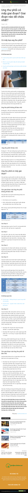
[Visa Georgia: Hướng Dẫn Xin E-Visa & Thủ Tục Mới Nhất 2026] (5, 431)
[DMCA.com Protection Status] (22, 491)
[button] (2, 2)
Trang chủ (3, 5)
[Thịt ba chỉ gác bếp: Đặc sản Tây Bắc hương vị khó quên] (5, 445)
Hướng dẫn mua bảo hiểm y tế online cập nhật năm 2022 (21, 454)
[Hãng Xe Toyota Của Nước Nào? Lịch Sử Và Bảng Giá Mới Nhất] (5, 438)
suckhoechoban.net (22, 413)
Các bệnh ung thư (9, 5)
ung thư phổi (4, 49)
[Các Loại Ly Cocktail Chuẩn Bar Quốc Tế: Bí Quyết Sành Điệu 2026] (5, 423)
